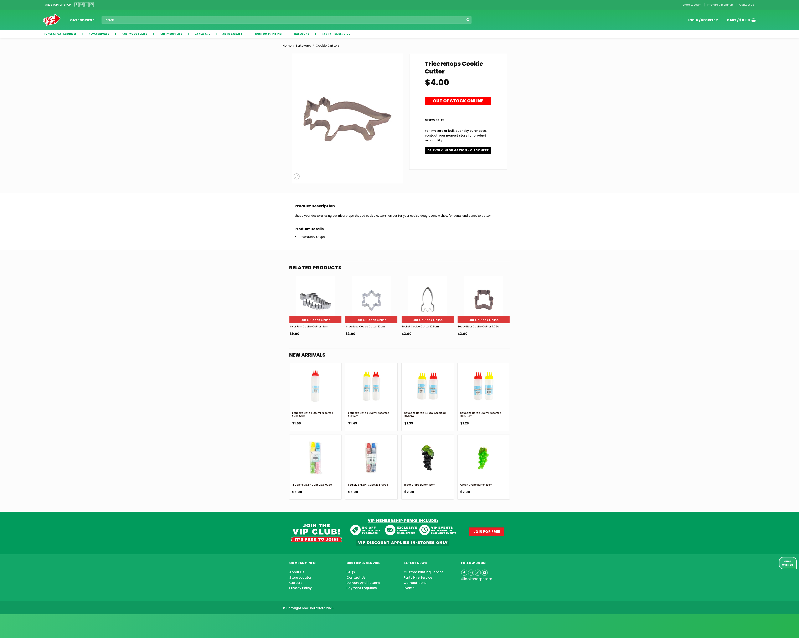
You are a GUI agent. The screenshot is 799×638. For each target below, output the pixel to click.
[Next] (509, 316)
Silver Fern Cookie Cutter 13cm (308, 326)
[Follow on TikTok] (86, 4)
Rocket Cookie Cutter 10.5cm (420, 326)
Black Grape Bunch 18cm (419, 484)
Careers (295, 582)
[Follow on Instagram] (81, 4)
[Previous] (290, 316)
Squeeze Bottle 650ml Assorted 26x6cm (368, 414)
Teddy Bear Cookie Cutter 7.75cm (479, 326)
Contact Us (746, 5)
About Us (296, 572)
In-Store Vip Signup (720, 5)
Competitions (415, 582)
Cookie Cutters (328, 46)
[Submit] (468, 20)
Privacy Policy (300, 588)
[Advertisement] (33, 619)
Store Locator (692, 5)
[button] (740, 20)
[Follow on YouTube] (91, 4)
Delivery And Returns (363, 582)
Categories (81, 20)
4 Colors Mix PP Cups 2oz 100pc (312, 484)
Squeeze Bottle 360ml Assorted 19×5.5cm (480, 414)
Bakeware (303, 46)
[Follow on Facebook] (76, 4)
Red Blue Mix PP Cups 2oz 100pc (368, 484)
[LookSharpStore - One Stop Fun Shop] (52, 19)
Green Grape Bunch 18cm (476, 484)
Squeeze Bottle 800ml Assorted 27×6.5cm (312, 414)
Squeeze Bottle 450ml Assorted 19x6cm (425, 414)
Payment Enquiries (361, 588)
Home (287, 46)
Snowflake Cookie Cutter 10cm (365, 326)
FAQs (350, 572)
